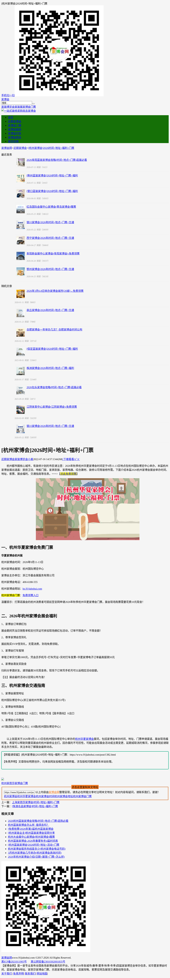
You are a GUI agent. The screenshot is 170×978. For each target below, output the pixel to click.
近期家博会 (14, 121)
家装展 (19, 106)
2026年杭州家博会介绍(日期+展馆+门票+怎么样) (36, 856)
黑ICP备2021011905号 (14, 961)
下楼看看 (68, 459)
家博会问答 (14, 133)
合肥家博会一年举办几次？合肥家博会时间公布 (54, 329)
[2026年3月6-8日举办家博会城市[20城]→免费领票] (20, 293)
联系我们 (30, 973)
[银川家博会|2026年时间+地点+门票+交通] (20, 224)
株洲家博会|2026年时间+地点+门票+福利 (50, 368)
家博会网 (6, 148)
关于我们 (6, 973)
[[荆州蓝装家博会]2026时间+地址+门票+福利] (20, 178)
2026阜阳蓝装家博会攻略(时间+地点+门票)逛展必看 (57, 160)
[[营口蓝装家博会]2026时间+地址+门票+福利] (20, 193)
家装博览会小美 (24, 459)
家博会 (5, 99)
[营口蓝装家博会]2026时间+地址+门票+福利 (52, 191)
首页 (10, 117)
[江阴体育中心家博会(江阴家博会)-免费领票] (20, 409)
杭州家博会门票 (82, 796)
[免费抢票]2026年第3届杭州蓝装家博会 (30, 828)
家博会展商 (14, 129)
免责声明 (18, 973)
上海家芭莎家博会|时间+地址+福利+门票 (35, 802)
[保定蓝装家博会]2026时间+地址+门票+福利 (52, 348)
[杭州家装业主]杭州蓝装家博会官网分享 (31, 832)
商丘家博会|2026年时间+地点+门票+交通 (50, 310)
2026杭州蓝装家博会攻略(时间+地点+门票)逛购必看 (38, 820)
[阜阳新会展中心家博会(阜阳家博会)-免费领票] (20, 256)
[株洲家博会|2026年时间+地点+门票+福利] (20, 371)
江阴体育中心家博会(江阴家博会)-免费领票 (52, 406)
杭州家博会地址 (63, 796)
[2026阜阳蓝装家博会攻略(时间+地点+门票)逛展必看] (20, 162)
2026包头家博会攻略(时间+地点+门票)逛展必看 (54, 387)
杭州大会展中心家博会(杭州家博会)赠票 (31, 836)
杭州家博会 (10, 796)
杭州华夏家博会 (84, 738)
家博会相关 (14, 137)
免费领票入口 (31, 595)
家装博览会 (8, 106)
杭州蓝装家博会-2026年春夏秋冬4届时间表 (33, 840)
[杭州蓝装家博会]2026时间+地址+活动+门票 (33, 844)
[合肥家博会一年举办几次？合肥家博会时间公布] (20, 332)
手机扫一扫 (8, 95)
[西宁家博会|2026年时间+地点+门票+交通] (20, 240)
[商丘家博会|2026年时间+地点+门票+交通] (20, 313)
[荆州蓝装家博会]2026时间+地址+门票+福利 (52, 175)
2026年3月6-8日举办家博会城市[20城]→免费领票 (55, 290)
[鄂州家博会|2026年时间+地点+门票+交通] (20, 271)
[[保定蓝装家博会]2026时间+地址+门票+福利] (20, 351)
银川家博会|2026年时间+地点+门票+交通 (50, 222)
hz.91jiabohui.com (32, 588)
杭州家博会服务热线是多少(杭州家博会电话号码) (36, 848)
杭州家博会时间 (45, 796)
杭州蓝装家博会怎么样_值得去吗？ (28, 824)
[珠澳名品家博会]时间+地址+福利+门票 (35, 806)
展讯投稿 (13, 141)
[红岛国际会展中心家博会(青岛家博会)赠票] (20, 209)
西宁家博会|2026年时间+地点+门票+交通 (50, 238)
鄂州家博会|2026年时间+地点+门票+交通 (50, 269)
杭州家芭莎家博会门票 (14, 783)
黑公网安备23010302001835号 (48, 961)
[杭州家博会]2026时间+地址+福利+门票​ (51, 148)
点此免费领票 (68, 473)
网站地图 (42, 973)
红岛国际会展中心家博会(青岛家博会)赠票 (51, 206)
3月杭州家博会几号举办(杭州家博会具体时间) (34, 852)
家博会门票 (29, 106)
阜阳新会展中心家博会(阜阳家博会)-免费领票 (53, 253)
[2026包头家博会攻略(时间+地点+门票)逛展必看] (20, 390)
